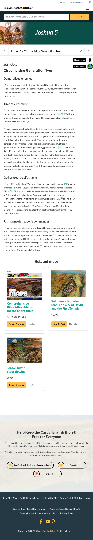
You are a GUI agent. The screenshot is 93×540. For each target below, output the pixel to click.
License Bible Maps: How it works (29, 509)
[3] (29, 136)
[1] (63, 114)
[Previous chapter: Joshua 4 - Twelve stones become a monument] (4, 51)
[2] (28, 121)
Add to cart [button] (59, 324)
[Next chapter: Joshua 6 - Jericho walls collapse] (89, 51)
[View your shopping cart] (89, 2)
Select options (16, 324)
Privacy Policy (66, 513)
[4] (59, 147)
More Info (31, 324)
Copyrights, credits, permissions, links (37, 513)
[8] (59, 198)
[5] (34, 162)
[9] (12, 209)
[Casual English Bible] (18, 8)
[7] (11, 191)
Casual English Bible (45, 531)
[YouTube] (44, 521)
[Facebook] (38, 521)
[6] (65, 184)
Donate (62, 2)
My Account (77, 2)
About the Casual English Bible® (65, 509)
